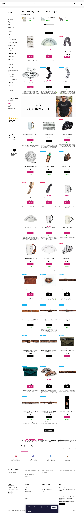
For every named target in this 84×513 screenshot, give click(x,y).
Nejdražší (37, 29)
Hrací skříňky (11, 67)
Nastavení (29, 511)
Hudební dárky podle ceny (12, 73)
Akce (8, 16)
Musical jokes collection (12, 39)
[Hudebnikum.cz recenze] (13, 121)
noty (34, 439)
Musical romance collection (13, 42)
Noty (9, 54)
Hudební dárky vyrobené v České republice (13, 71)
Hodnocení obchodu (45, 494)
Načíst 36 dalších (48, 430)
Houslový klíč (11, 48)
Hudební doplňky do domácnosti (14, 34)
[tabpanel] (30, 19)
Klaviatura (10, 51)
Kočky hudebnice (11, 61)
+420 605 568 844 (13, 487)
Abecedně (43, 29)
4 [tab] (51, 24)
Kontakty (26, 489)
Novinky (9, 14)
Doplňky (9, 21)
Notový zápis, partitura (12, 53)
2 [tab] (47, 24)
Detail (49, 87)
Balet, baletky (11, 47)
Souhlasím (54, 507)
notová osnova (40, 439)
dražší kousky (33, 440)
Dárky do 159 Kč (11, 76)
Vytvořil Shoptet (74, 510)
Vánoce (9, 62)
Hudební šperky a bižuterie (13, 37)
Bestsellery (9, 69)
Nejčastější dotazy (44, 493)
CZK (81, 0)
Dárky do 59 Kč (11, 74)
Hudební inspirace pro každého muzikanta (65, 492)
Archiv (62, 503)
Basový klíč (10, 50)
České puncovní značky (28, 487)
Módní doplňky (11, 36)
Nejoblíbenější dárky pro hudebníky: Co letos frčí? (66, 496)
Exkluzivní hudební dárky (13, 79)
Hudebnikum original (11, 27)
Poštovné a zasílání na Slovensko (47, 489)
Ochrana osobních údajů (28, 493)
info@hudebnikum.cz (13, 489)
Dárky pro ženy (11, 85)
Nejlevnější (31, 29)
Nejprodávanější (24, 29)
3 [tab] (49, 24)
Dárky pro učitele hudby (12, 87)
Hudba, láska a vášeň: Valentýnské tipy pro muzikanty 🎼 (65, 494)
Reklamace (26, 498)
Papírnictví (9, 22)
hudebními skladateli (61, 449)
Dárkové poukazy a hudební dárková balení (13, 29)
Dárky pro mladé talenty (12, 88)
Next (75, 14)
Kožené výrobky (11, 44)
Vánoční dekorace (11, 65)
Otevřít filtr (48, 33)
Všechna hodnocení (13, 472)
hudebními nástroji (24, 451)
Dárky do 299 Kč (11, 77)
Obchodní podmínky (28, 496)
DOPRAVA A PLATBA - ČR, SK (29, 491)
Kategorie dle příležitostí (11, 80)
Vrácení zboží (27, 494)
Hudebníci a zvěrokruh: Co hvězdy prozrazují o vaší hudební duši (67, 490)
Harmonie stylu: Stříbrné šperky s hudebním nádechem (65, 499)
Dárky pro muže (11, 84)
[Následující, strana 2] (49, 435)
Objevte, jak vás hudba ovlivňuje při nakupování (66, 501)
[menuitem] (15, 4)
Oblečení (9, 24)
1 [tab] (45, 24)
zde (42, 508)
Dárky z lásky (11, 82)
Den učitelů (9, 91)
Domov (9, 18)
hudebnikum (11, 492)
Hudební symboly (11, 56)
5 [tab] (53, 24)
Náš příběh (43, 491)
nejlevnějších (27, 440)
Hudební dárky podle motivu (12, 45)
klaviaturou (67, 449)
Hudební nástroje (11, 59)
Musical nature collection (13, 40)
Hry (8, 25)
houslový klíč (31, 439)
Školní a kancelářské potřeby (13, 33)
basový (27, 439)
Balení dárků (11, 64)
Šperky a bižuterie (10, 19)
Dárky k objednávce (45, 487)
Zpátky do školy (11, 90)
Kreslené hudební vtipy (62, 487)
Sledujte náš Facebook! (9, 492)
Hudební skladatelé (12, 58)
